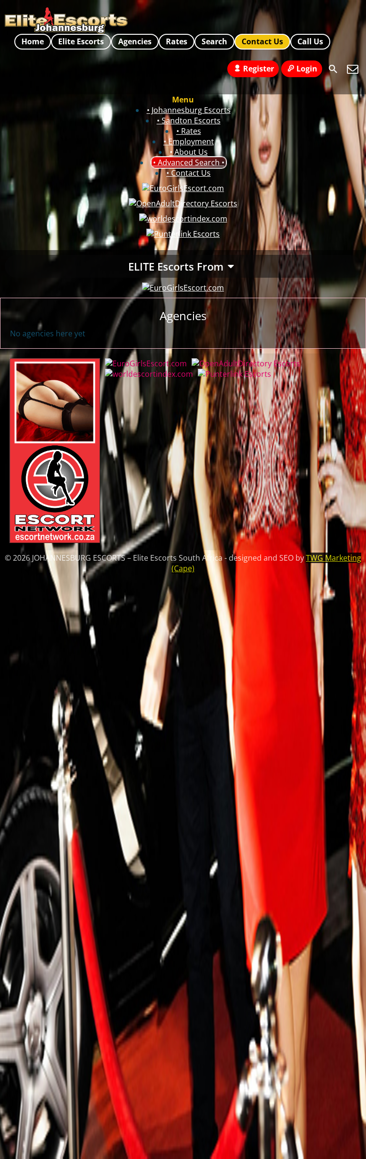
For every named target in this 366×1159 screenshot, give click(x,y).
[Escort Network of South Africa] (55, 540)
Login (306, 68)
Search (214, 41)
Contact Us (262, 41)
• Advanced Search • (188, 162)
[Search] (333, 69)
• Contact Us (188, 173)
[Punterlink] (183, 234)
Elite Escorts (81, 41)
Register (258, 68)
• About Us (189, 152)
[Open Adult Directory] (183, 203)
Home (32, 41)
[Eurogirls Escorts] (183, 287)
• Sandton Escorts (189, 120)
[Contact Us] (352, 69)
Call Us (310, 41)
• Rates (188, 131)
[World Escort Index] (183, 218)
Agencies (135, 41)
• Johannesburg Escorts (189, 110)
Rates (176, 41)
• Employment (188, 141)
